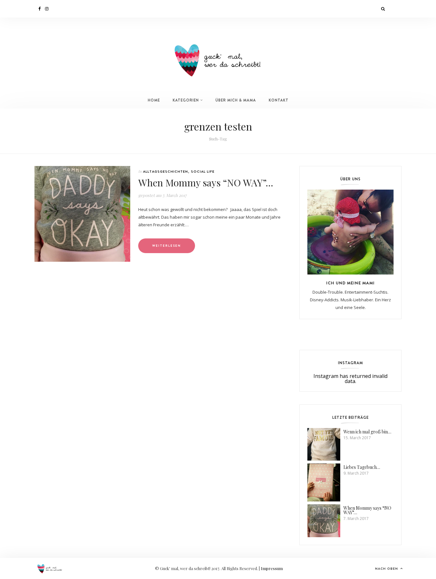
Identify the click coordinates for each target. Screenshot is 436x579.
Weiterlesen (166, 246)
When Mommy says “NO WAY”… (205, 182)
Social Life (202, 171)
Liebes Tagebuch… (361, 467)
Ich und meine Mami (350, 283)
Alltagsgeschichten (165, 171)
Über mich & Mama (235, 100)
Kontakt (279, 100)
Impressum (272, 568)
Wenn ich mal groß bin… (367, 432)
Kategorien (186, 100)
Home (154, 100)
